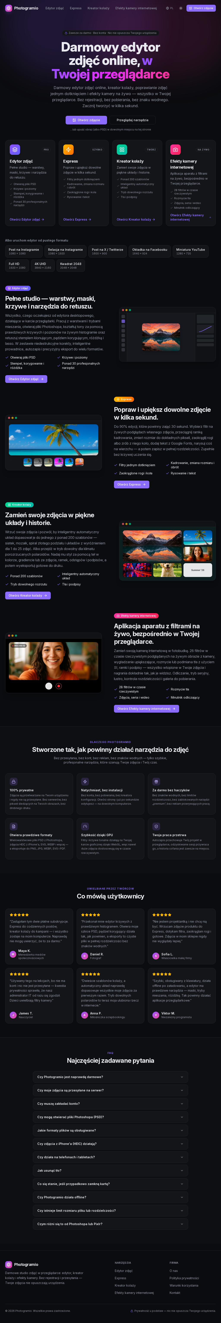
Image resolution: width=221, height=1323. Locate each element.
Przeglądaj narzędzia (132, 120)
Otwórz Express (129, 484)
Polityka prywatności (184, 1278)
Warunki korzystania (184, 1285)
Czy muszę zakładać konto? (58, 1103)
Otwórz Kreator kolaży (25, 595)
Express (76, 8)
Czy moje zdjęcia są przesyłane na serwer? (70, 1090)
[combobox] (169, 8)
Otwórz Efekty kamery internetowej (143, 708)
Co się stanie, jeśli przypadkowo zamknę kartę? (73, 1184)
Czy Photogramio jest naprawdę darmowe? (70, 1077)
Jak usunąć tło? (49, 1170)
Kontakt (175, 1293)
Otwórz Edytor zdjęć (24, 379)
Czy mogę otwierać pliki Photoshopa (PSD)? (70, 1117)
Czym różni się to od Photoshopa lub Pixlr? (69, 1224)
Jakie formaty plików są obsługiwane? (66, 1130)
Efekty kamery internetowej (136, 8)
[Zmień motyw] (181, 8)
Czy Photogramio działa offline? (61, 1197)
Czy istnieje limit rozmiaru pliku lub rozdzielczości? (76, 1210)
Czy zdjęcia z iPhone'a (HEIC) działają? (66, 1144)
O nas (174, 1271)
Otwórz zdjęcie (203, 8)
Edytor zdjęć (55, 8)
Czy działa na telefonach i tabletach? (66, 1157)
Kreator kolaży (98, 8)
